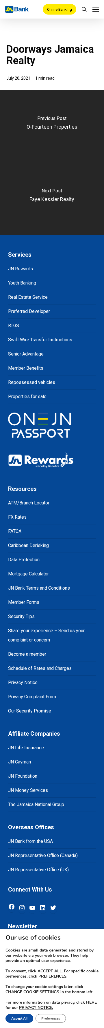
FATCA (14, 531)
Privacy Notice (23, 682)
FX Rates (17, 517)
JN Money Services (28, 790)
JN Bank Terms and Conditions (39, 588)
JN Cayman (19, 762)
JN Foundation (22, 776)
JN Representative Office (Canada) (43, 855)
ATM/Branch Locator (28, 503)
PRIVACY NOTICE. (36, 1007)
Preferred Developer (29, 311)
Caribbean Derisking (28, 545)
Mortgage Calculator (28, 574)
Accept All (19, 1018)
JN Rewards (20, 268)
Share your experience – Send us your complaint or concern (46, 635)
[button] (95, 9)
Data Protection (24, 559)
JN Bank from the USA (30, 841)
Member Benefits (25, 368)
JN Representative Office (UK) (38, 869)
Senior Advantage (26, 354)
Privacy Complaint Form (32, 696)
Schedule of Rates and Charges (40, 668)
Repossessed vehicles (31, 382)
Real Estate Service (28, 297)
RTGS (13, 325)
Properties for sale (27, 396)
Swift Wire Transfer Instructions (40, 339)
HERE (91, 1002)
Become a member (27, 654)
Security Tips (21, 616)
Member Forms (23, 602)
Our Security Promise (29, 711)
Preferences (50, 1018)
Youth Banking (22, 283)
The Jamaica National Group (36, 804)
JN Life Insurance (26, 747)
